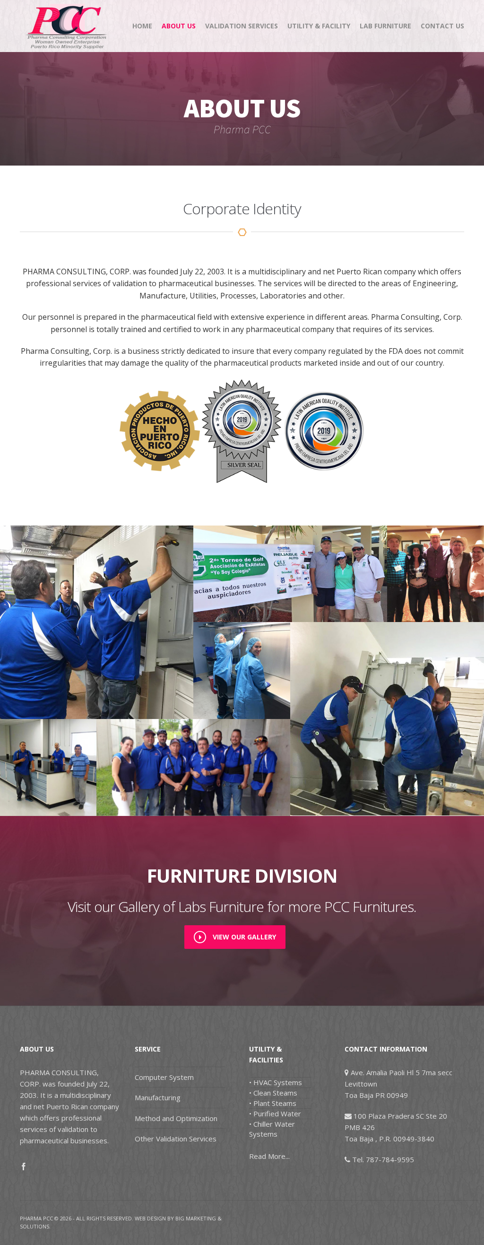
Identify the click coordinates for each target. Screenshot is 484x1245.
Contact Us (442, 25)
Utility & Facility (318, 25)
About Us (179, 25)
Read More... (269, 1156)
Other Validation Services (175, 1138)
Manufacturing (158, 1097)
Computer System (164, 1077)
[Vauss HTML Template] (67, 26)
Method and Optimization (176, 1118)
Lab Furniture (385, 25)
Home (142, 25)
